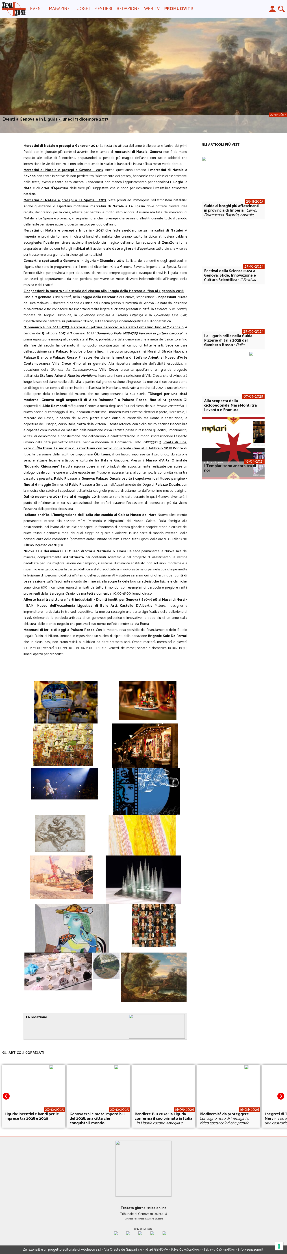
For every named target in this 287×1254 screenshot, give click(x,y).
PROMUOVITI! (178, 9)
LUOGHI (82, 9)
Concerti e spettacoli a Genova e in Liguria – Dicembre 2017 (74, 261)
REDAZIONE (128, 9)
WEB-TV (152, 9)
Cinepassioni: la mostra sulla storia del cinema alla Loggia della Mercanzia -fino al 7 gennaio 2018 (104, 291)
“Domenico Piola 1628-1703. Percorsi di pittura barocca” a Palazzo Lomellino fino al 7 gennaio (104, 327)
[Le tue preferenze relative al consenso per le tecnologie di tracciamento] (279, 1246)
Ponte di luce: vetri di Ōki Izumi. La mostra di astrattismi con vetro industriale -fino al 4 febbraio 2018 (105, 445)
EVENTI (37, 9)
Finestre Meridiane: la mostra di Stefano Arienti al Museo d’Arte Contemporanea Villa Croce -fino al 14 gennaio (105, 361)
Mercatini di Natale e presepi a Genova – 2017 (61, 146)
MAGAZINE (59, 9)
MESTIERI (103, 9)
